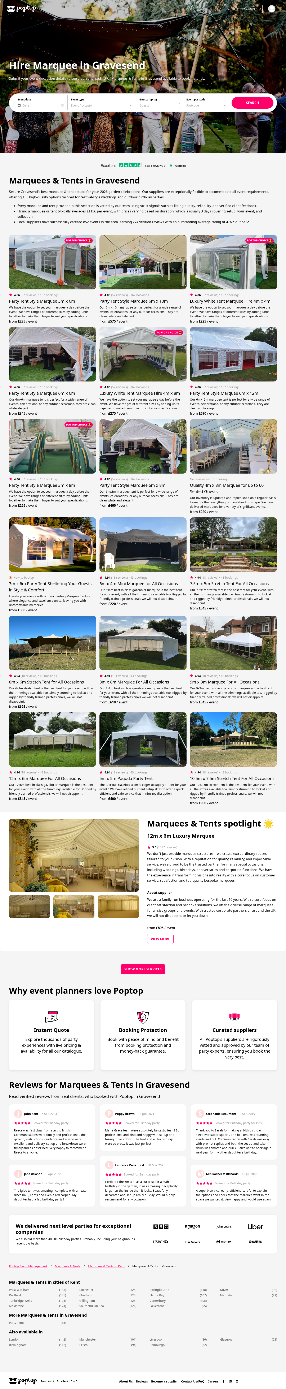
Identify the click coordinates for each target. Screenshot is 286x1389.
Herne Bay (157, 1295)
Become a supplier (164, 1381)
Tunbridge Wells (20, 1301)
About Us (126, 1381)
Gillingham (87, 1301)
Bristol (83, 1345)
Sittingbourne (159, 1290)
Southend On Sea (91, 1306)
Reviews (142, 1381)
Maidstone (16, 1306)
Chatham (85, 1295)
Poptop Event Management (28, 1266)
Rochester (86, 1290)
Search (252, 9)
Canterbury (158, 1301)
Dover (224, 1290)
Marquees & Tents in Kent (106, 1266)
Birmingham (18, 1345)
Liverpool (156, 1339)
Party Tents (16, 1323)
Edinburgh (157, 1345)
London (14, 1339)
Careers (213, 1381)
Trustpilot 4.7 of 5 (59, 1381)
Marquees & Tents (67, 1266)
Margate (226, 1295)
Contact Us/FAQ (192, 1381)
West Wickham (19, 1290)
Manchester (87, 1339)
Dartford (15, 1295)
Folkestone (157, 1306)
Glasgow (226, 1339)
